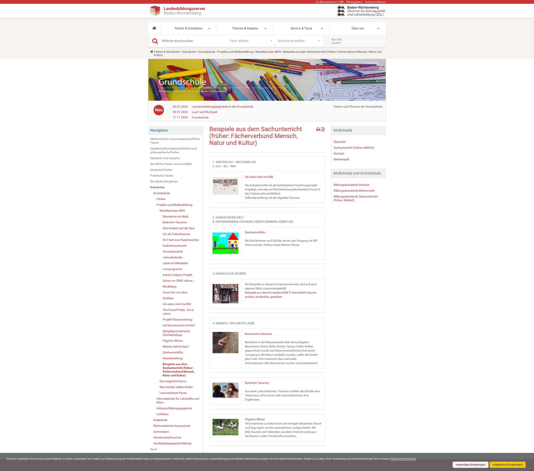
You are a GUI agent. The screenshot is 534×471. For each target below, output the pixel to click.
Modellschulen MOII (268, 51)
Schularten (189, 51)
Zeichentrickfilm (173, 352)
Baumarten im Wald (175, 216)
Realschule (160, 420)
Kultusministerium (375, 1)
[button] (154, 28)
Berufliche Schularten (164, 181)
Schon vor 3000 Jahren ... (179, 280)
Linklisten (162, 414)
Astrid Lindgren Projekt (177, 274)
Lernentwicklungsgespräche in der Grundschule (222, 106)
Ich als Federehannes (176, 234)
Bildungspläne (354, 1)
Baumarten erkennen (258, 333)
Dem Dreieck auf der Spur (179, 228)
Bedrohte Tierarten (175, 222)
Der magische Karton (173, 381)
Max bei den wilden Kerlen (176, 387)
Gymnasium (161, 431)
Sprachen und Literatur (165, 158)
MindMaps (169, 286)
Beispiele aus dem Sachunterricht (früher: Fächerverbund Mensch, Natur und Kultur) (178, 369)
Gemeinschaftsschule (167, 437)
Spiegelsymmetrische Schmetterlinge (176, 333)
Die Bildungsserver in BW (330, 1)
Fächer (160, 199)
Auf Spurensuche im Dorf (179, 325)
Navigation (159, 130)
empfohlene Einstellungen (508, 464)
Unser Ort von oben (175, 292)
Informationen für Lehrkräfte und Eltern (177, 400)
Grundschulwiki (173, 251)
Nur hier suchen (336, 41)
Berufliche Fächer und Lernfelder (171, 164)
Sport (153, 449)
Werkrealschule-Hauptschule (171, 425)
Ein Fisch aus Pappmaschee (181, 239)
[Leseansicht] (323, 128)
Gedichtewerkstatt (175, 245)
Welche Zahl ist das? (176, 346)
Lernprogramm (172, 269)
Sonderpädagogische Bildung (172, 443)
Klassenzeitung (173, 358)
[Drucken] (318, 128)
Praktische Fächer (162, 175)
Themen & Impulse (245, 28)
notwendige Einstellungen (470, 464)
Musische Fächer (161, 169)
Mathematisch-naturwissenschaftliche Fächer (175, 140)
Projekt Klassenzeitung (177, 319)
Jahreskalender (173, 257)
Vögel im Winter (173, 340)
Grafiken (168, 298)
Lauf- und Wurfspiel (204, 112)
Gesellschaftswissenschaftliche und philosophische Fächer (173, 150)
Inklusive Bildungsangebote (174, 408)
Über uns (358, 28)
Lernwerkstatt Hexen (173, 392)
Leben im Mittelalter (175, 263)
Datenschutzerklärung (403, 458)
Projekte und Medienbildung (235, 51)
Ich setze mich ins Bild (177, 304)
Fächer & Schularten (189, 28)
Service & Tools (301, 28)
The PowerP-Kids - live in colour (178, 311)
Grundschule (207, 51)
